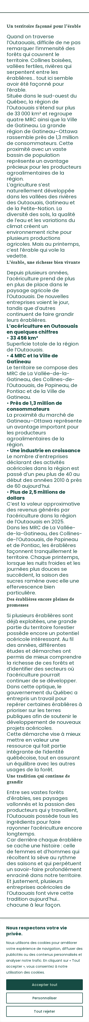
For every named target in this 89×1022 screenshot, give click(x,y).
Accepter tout (44, 984)
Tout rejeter (44, 1011)
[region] (44, 971)
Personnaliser (44, 998)
